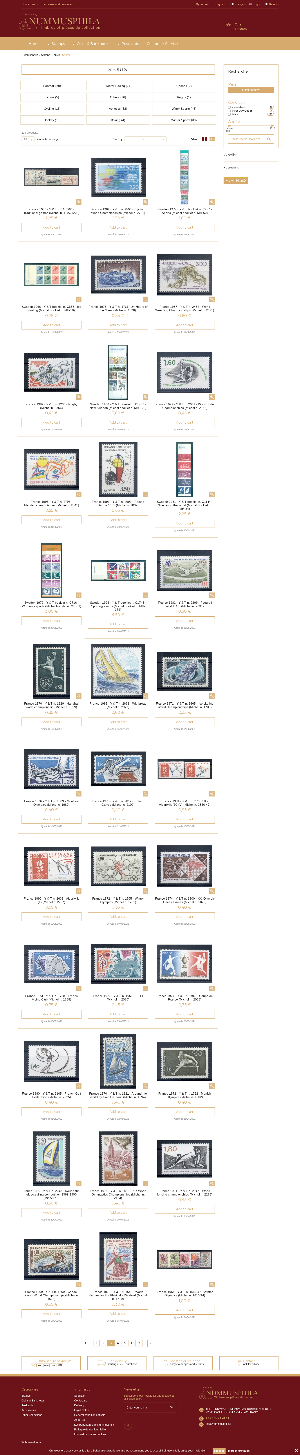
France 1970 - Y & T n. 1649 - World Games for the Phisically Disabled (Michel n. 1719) (118, 1295)
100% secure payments (54, 1361)
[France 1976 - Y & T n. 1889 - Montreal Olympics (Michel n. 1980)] (51, 769)
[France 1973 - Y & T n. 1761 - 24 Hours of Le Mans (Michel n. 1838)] (118, 274)
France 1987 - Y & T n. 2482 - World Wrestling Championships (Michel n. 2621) (184, 308)
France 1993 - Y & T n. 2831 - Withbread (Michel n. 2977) (118, 705)
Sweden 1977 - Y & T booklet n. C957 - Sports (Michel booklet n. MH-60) (184, 211)
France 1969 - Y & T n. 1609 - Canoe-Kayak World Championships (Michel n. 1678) (51, 1295)
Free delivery (117, 1361)
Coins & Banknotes (93, 44)
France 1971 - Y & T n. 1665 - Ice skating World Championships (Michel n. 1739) (184, 705)
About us (79, 1419)
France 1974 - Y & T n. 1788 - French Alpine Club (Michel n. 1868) (51, 997)
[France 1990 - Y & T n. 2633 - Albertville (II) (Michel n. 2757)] (51, 866)
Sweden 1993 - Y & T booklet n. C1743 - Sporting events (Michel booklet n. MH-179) (118, 606)
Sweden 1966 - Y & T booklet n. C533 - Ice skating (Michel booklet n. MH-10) (51, 308)
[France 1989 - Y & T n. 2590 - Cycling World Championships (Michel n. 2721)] (118, 177)
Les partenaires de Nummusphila (94, 1424)
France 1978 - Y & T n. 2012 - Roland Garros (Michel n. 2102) (118, 802)
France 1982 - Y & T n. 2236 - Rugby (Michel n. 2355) (51, 406)
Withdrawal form (31, 1442)
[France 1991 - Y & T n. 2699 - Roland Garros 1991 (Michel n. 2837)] (118, 469)
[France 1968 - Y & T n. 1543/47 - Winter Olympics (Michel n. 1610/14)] (185, 1259)
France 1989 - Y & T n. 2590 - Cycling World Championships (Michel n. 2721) (118, 211)
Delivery (79, 1405)
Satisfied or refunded (185, 1361)
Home (34, 44)
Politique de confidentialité (90, 1429)
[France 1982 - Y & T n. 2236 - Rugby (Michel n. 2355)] (51, 372)
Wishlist (230, 155)
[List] (212, 139)
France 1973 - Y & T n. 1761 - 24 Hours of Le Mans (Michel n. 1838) (118, 308)
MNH (235, 114)
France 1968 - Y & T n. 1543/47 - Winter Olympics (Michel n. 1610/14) (185, 1293)
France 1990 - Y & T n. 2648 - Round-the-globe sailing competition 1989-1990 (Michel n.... (51, 1194)
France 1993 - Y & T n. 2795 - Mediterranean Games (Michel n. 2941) (51, 503)
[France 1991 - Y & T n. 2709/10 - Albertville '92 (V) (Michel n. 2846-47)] (185, 769)
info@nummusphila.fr (218, 1423)
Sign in (220, 4)
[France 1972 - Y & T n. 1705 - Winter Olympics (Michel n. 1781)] (118, 866)
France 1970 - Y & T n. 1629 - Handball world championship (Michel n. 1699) (51, 705)
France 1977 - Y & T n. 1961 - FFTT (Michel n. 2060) (118, 997)
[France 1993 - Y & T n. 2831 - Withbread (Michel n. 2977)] (118, 671)
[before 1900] (229, 125)
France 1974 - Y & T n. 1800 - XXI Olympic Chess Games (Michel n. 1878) (185, 900)
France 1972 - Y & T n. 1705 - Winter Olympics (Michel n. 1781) (118, 900)
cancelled (238, 107)
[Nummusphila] (59, 22)
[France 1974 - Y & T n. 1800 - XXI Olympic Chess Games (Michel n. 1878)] (185, 866)
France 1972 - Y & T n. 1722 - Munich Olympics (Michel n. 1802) (184, 1095)
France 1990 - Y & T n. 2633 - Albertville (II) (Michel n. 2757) (52, 900)
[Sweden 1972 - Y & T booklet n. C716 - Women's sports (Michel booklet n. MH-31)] (51, 570)
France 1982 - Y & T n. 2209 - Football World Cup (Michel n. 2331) (185, 604)
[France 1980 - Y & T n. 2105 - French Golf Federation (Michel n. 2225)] (51, 1061)
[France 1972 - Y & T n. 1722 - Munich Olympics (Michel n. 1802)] (185, 1061)
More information (238, 1450)
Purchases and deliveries (57, 4)
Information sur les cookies (90, 1434)
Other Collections (32, 1415)
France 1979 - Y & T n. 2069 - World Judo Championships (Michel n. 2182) (184, 406)
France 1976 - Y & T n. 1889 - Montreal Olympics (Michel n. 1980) (51, 802)
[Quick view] (78, 202)
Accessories (29, 1410)
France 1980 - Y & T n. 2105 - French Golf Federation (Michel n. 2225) (51, 1095)
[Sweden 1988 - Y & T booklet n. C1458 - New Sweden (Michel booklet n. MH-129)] (118, 372)
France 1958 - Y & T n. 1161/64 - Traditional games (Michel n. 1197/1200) (51, 211)
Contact (249, 1361)
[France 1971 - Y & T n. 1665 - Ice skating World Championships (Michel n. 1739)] (185, 671)
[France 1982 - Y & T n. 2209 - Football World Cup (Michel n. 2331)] (185, 570)
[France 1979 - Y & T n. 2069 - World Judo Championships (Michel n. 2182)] (185, 372)
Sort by (118, 139)
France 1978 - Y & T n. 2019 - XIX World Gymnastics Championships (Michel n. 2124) (118, 1194)
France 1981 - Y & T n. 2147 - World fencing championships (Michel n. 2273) (184, 1192)
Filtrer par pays (251, 89)
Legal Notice (81, 1410)
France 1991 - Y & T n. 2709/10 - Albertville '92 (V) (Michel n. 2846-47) (185, 802)
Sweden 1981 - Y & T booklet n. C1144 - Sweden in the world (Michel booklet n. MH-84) (185, 505)
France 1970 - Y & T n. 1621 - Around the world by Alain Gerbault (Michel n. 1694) (118, 1095)
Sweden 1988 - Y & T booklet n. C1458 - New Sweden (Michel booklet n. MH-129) (118, 406)
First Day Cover (242, 110)
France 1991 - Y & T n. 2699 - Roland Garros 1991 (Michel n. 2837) (118, 503)
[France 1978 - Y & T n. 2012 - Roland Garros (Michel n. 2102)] (118, 769)
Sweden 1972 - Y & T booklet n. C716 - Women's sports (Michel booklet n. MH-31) (51, 604)
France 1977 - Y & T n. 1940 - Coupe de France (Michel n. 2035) (185, 997)
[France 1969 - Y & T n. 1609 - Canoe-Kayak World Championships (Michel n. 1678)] (51, 1259)
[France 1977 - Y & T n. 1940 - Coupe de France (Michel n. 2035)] (185, 963)
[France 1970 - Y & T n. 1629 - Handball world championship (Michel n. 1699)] (51, 671)
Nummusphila (30, 55)
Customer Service (162, 44)
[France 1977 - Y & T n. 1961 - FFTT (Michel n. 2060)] (118, 963)
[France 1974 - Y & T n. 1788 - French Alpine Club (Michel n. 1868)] (51, 963)
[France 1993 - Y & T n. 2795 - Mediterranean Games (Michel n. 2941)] (51, 469)
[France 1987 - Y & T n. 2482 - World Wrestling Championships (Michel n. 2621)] (185, 274)
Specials (79, 1395)
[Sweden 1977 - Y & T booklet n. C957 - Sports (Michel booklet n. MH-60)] (185, 177)
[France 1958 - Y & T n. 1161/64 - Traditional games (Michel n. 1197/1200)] (51, 177)
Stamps (58, 44)
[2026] (272, 125)
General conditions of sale (89, 1415)
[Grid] (204, 139)
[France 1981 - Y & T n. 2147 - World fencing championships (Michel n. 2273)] (185, 1158)
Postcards (130, 44)
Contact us (28, 4)
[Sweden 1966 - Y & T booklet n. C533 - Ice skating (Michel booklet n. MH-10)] (51, 274)
